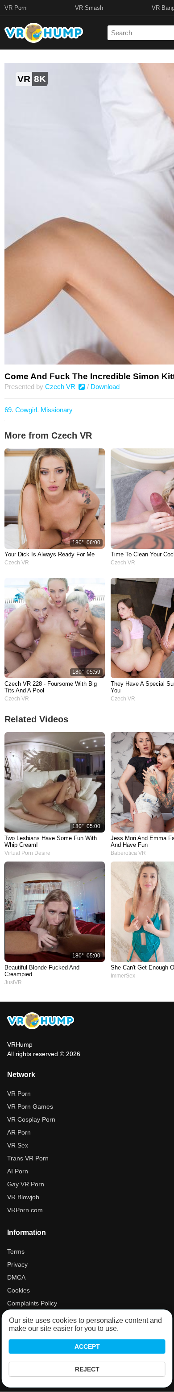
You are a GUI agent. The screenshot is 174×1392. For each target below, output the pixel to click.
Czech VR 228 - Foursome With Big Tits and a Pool (50, 687)
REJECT (87, 1369)
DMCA (16, 1277)
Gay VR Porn (25, 1184)
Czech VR (61, 386)
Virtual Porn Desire (27, 853)
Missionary (57, 410)
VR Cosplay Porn (31, 1119)
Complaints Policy (32, 1303)
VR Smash (89, 7)
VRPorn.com (25, 1210)
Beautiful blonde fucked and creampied (41, 971)
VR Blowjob (23, 1197)
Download (105, 386)
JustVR (13, 982)
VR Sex (17, 1145)
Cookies (18, 1290)
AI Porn (17, 1171)
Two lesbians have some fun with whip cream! (50, 841)
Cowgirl (26, 410)
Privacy (17, 1264)
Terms (16, 1251)
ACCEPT (87, 1346)
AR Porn (19, 1132)
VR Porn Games (30, 1106)
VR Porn (15, 7)
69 (8, 410)
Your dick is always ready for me (49, 554)
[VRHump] (40, 1021)
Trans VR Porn (28, 1158)
